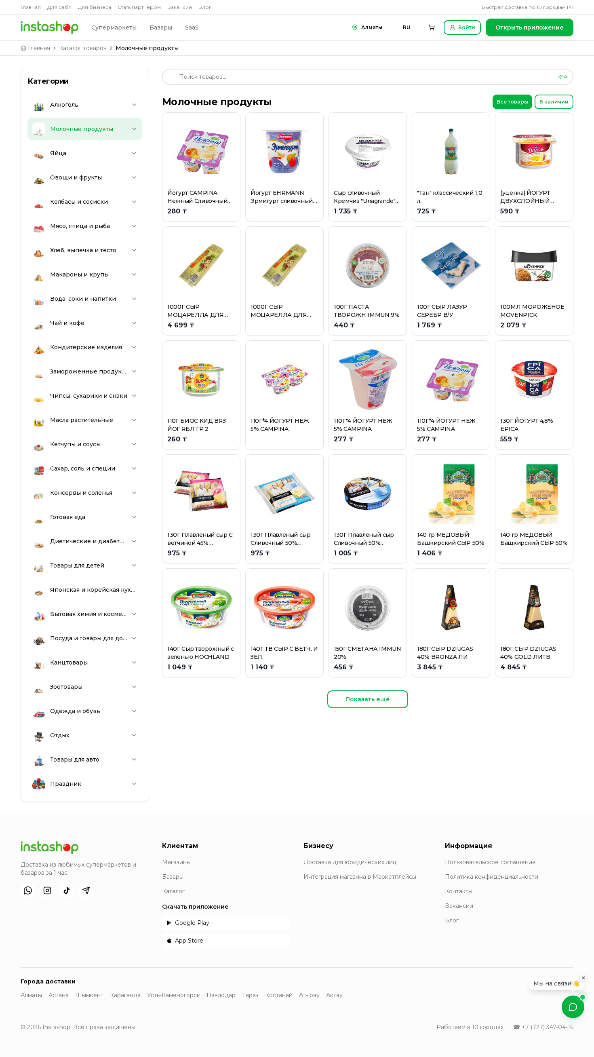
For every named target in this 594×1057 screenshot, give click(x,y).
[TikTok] (66, 890)
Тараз (250, 995)
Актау (334, 995)
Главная (31, 7)
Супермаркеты (114, 27)
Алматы (31, 995)
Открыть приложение (529, 27)
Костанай (279, 995)
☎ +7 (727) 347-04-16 (543, 1027)
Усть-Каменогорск (173, 995)
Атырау (309, 995)
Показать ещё (367, 699)
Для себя (59, 7)
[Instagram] (47, 890)
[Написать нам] (573, 1007)
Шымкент (89, 995)
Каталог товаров (83, 48)
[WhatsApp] (28, 890)
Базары (161, 27)
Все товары (512, 102)
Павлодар (221, 995)
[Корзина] (431, 27)
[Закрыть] (583, 977)
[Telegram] (86, 890)
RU (407, 27)
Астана (58, 995)
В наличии (554, 102)
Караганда (125, 995)
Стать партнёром (139, 7)
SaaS (192, 27)
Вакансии (179, 7)
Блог (204, 7)
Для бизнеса (94, 7)
